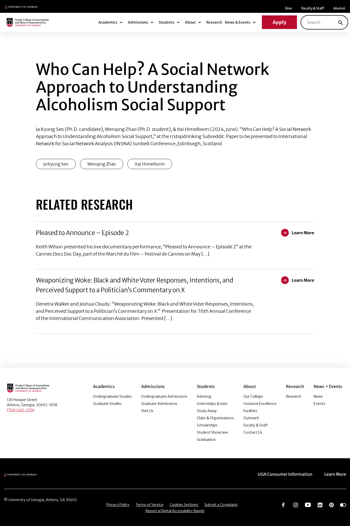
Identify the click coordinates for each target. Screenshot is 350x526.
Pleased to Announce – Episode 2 (82, 233)
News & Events (237, 22)
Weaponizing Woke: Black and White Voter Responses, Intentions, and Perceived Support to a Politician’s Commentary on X (134, 285)
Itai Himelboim (150, 164)
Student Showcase (212, 432)
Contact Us (252, 432)
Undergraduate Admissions (164, 396)
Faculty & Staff (312, 8)
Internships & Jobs (212, 403)
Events (319, 403)
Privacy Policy (117, 504)
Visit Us (147, 410)
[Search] (340, 22)
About (190, 22)
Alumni (339, 8)
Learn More (335, 474)
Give (288, 8)
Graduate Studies (107, 403)
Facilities (250, 410)
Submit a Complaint (221, 504)
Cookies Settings (184, 504)
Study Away (207, 410)
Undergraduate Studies (112, 396)
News (318, 396)
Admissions (138, 22)
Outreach (251, 418)
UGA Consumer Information (285, 474)
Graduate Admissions (159, 403)
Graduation (206, 439)
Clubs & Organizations (215, 418)
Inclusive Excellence (259, 403)
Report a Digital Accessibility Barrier (175, 511)
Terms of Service (149, 504)
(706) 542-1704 (20, 410)
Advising (204, 396)
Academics (107, 22)
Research (214, 22)
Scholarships (207, 425)
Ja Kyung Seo (55, 164)
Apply (279, 22)
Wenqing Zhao (101, 164)
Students (166, 22)
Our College (253, 396)
